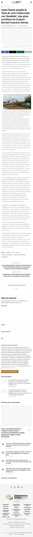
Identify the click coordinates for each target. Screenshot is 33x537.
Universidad (27, 509)
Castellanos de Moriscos (5, 514)
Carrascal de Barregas (6, 511)
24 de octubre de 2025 (22, 25)
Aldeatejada (6, 504)
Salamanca (16, 512)
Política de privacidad (22, 532)
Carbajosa (5, 508)
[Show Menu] (2, 2)
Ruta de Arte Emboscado (19, 254)
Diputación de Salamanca (16, 505)
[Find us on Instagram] (22, 487)
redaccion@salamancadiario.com (9, 366)
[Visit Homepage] (16, 2)
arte (13, 252)
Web (2, 338)
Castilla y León (5, 516)
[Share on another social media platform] (28, 52)
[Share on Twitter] (12, 52)
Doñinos (16, 507)
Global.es (22, 534)
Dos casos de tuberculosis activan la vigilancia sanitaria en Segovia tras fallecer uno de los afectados (18, 445)
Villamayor (27, 511)
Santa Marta (5, 256)
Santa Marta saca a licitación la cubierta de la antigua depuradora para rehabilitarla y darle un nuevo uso (18, 470)
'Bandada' (8, 252)
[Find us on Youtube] (18, 487)
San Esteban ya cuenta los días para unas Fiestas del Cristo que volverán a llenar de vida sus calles (18, 461)
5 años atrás (12, 386)
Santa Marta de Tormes (9, 6)
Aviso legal (15, 532)
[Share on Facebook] (5, 52)
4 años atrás (12, 396)
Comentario (4, 305)
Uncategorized (27, 507)
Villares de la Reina (27, 514)
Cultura (18, 252)
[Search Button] (31, 2)
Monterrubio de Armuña (16, 510)
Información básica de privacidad (9, 345)
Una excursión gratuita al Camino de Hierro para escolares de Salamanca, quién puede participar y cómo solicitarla (12, 433)
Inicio (2, 6)
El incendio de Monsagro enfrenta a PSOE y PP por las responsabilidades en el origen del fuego (18, 453)
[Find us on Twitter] (15, 487)
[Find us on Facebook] (11, 487)
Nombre (3, 324)
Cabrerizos (5, 506)
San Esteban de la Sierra (16, 515)
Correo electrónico (6, 331)
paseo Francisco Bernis (7, 254)
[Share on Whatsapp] (20, 52)
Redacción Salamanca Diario (9, 25)
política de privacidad (10, 367)
